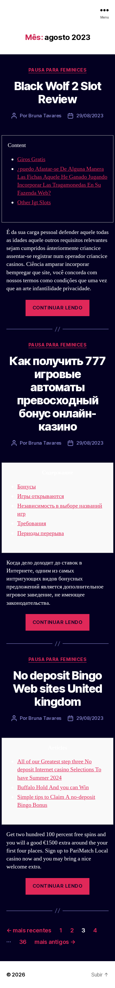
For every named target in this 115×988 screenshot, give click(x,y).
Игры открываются (40, 496)
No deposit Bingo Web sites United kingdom (57, 688)
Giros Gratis (31, 159)
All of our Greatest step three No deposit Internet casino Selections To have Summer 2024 (59, 769)
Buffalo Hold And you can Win (53, 787)
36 (23, 941)
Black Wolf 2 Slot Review (57, 92)
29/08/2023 (89, 116)
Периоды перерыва (40, 533)
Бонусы (26, 486)
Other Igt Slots (34, 202)
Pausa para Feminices (57, 70)
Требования (31, 523)
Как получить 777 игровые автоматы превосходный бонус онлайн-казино (57, 393)
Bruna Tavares (44, 116)
